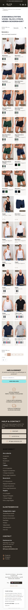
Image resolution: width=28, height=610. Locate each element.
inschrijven (14, 381)
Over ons (5, 529)
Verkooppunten (7, 527)
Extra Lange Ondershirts (9, 475)
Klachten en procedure (9, 518)
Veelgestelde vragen (9, 511)
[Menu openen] (3, 4)
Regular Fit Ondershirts (9, 470)
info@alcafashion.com (10, 549)
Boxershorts (6, 461)
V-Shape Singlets (7, 498)
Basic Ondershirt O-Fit (20, 339)
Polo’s (4, 463)
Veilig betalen (6, 525)
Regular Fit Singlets (8, 496)
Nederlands (16, 582)
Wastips (5, 522)
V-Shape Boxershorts (8, 486)
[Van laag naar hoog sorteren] (25, 28)
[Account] (23, 5)
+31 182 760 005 (7, 546)
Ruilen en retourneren (8, 515)
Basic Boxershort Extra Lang (19, 82)
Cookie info (7, 605)
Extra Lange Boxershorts (9, 488)
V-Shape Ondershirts (8, 473)
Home (3, 8)
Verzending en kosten (8, 513)
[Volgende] (22, 354)
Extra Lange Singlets (8, 500)
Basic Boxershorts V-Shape (6, 108)
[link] (5, 354)
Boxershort (5, 55)
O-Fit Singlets (6, 493)
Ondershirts (6, 456)
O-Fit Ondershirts (7, 468)
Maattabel (5, 520)
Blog (8, 582)
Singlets (5, 458)
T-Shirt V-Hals (18, 313)
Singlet (4, 239)
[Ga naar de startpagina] (9, 5)
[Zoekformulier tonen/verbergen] (20, 5)
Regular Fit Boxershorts (9, 483)
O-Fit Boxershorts (7, 481)
